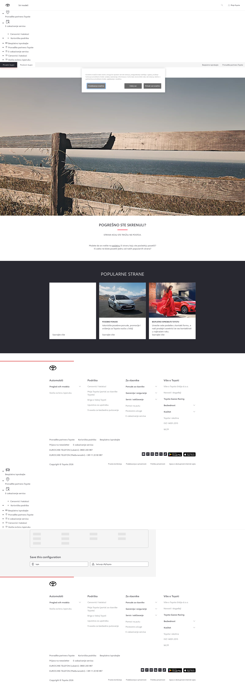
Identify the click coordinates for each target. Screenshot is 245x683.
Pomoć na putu (133, 405)
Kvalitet (167, 411)
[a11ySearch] (222, 5)
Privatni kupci (8, 64)
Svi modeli (23, 5)
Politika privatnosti (157, 464)
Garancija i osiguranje (136, 392)
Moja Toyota (235, 5)
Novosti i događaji (172, 392)
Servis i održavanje (135, 399)
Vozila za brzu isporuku (60, 392)
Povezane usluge (134, 410)
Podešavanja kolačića (96, 86)
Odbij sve (133, 86)
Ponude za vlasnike (135, 386)
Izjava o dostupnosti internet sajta (182, 464)
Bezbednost (169, 405)
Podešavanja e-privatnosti (136, 464)
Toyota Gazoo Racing (174, 398)
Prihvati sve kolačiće (152, 86)
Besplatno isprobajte (210, 65)
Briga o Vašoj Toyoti (96, 399)
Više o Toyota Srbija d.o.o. (176, 386)
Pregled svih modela (59, 386)
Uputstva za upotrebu (98, 404)
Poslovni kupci (26, 64)
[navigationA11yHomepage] (7, 5)
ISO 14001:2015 (171, 422)
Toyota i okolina (171, 417)
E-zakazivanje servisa (136, 415)
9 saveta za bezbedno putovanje (103, 409)
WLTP (166, 429)
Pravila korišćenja (115, 464)
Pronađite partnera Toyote (232, 65)
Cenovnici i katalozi (96, 386)
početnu (116, 245)
